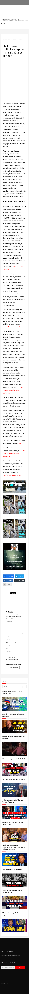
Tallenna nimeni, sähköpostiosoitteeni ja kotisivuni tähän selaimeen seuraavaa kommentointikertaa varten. (13, 661)
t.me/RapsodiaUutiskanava (12, 475)
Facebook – (16, 266)
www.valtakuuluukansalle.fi (12, 327)
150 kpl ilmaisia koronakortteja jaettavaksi (13, 390)
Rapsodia (8, 981)
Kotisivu (8, 648)
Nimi (7, 636)
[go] (24, 686)
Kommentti (9, 618)
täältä (19, 443)
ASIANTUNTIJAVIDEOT (7, 40)
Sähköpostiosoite (11, 642)
